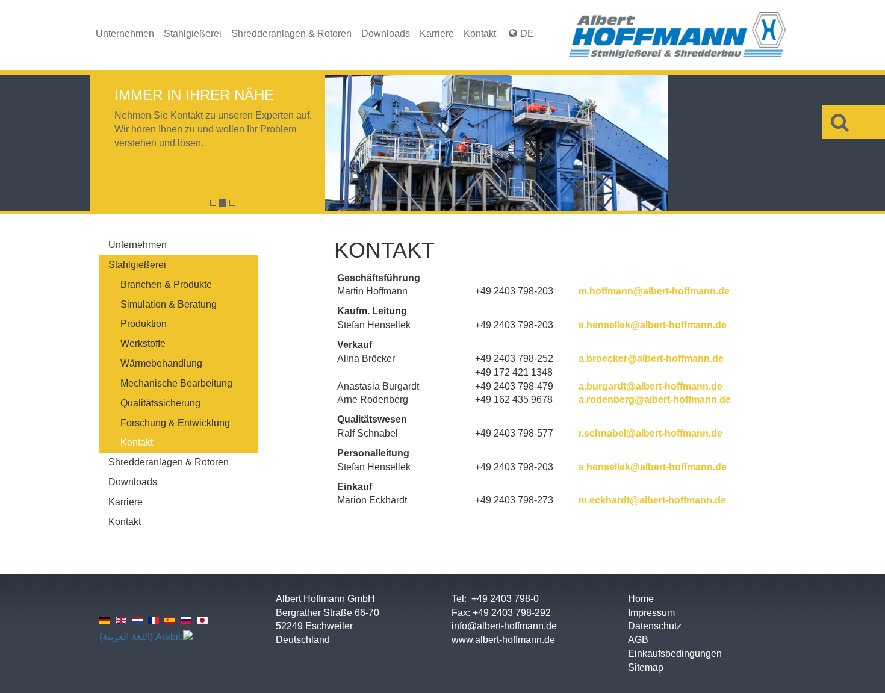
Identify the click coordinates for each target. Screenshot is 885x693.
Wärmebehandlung (161, 363)
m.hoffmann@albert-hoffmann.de (654, 291)
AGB (638, 640)
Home (641, 599)
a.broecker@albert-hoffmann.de (651, 358)
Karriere (437, 33)
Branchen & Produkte (166, 284)
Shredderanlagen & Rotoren (291, 33)
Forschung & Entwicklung (175, 423)
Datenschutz (655, 626)
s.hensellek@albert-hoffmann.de (653, 325)
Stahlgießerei (193, 33)
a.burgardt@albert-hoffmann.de (650, 386)
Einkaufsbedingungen (675, 653)
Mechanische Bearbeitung (176, 383)
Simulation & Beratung (168, 304)
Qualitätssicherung (160, 403)
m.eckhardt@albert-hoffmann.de (652, 500)
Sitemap (645, 667)
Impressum (651, 613)
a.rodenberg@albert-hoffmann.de (655, 399)
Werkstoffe (143, 343)
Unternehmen (125, 33)
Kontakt (480, 33)
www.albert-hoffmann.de (503, 640)
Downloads (385, 33)
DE (527, 33)
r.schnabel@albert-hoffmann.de (650, 433)
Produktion (143, 324)
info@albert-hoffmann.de (504, 626)
